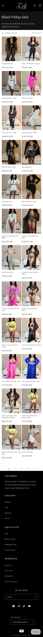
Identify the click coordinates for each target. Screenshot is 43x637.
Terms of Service (11, 581)
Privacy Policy (10, 550)
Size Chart (9, 571)
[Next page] (34, 468)
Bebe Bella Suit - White (9, 98)
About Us (8, 565)
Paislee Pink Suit (27, 98)
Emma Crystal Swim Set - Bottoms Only (30, 416)
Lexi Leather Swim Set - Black (31, 345)
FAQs (6, 533)
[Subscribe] (35, 597)
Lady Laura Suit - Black (9, 132)
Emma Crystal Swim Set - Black (30, 309)
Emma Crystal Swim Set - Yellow (10, 346)
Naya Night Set (26, 167)
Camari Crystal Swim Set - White (10, 237)
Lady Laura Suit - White (29, 132)
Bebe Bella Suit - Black (29, 201)
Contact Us (9, 576)
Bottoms (8, 513)
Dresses (8, 502)
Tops (6, 507)
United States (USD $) (20, 622)
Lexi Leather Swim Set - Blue (31, 381)
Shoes (7, 518)
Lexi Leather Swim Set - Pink (11, 381)
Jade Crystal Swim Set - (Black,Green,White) (9, 416)
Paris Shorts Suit (7, 201)
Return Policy (10, 539)
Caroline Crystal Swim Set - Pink (11, 309)
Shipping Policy (11, 544)
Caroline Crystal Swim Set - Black (31, 273)
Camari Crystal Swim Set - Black (30, 237)
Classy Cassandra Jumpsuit (31, 63)
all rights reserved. (26, 635)
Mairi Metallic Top (7, 272)
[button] (3, 5)
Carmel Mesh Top (27, 452)
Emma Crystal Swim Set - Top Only (11, 453)
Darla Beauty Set (7, 63)
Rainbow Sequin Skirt (9, 167)
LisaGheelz (18, 635)
